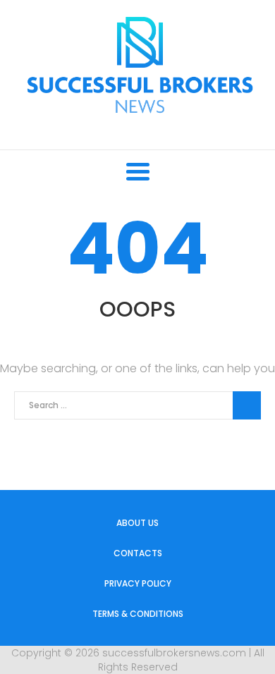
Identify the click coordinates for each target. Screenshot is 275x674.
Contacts (138, 553)
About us (137, 523)
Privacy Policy (137, 583)
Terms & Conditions (137, 614)
